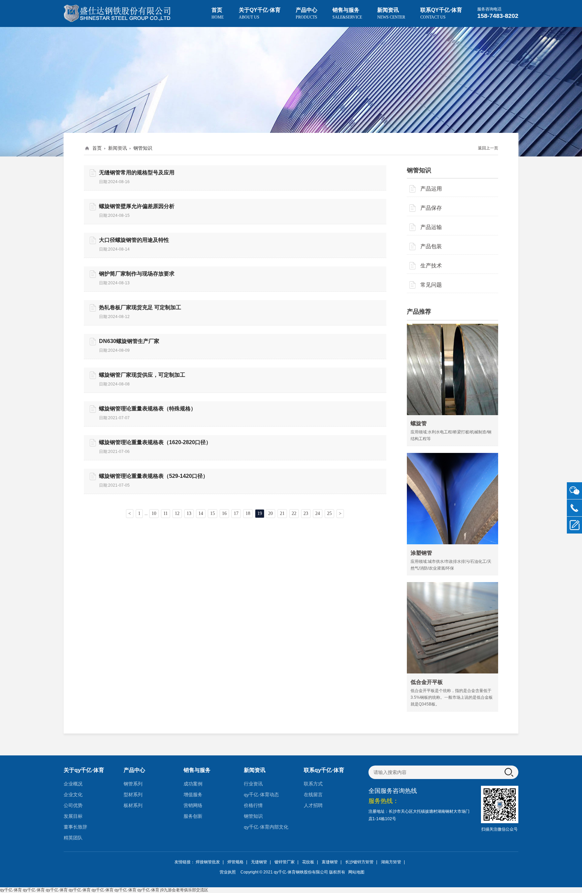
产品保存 (431, 208)
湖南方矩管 (391, 862)
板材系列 (133, 805)
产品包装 (431, 246)
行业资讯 (253, 783)
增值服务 (193, 794)
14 (200, 513)
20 (270, 513)
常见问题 (431, 285)
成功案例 (193, 783)
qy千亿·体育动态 (261, 794)
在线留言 (313, 794)
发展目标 (73, 816)
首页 (218, 13)
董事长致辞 (75, 827)
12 (177, 513)
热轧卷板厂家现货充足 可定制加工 (140, 307)
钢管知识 (253, 816)
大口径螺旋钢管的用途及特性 (134, 240)
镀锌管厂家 (284, 862)
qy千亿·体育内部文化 (266, 827)
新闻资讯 (391, 13)
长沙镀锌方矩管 (359, 862)
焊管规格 (235, 862)
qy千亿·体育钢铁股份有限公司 (301, 872)
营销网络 (193, 805)
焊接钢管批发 (208, 862)
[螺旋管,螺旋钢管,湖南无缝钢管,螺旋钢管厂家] (118, 13)
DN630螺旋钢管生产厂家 (129, 341)
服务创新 (193, 816)
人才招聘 (313, 805)
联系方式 (313, 783)
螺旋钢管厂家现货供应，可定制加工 (142, 375)
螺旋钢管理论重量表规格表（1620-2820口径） (155, 442)
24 (317, 513)
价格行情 (253, 805)
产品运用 (431, 189)
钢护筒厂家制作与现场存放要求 (136, 274)
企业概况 (73, 783)
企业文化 (73, 794)
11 (165, 513)
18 (248, 513)
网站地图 (356, 872)
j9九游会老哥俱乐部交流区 (184, 890)
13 (189, 513)
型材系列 (133, 794)
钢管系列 (133, 783)
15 (212, 513)
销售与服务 (347, 13)
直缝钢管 (330, 862)
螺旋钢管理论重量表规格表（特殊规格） (147, 408)
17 (236, 513)
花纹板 (308, 862)
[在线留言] (574, 525)
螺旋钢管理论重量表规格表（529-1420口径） (153, 476)
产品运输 (431, 227)
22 (294, 513)
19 (259, 513)
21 (282, 513)
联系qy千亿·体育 (441, 13)
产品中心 (306, 13)
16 (224, 513)
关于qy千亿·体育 (260, 13)
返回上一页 (488, 148)
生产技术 (431, 265)
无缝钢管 (259, 862)
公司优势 (73, 805)
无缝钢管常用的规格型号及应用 (136, 172)
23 (305, 513)
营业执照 (228, 872)
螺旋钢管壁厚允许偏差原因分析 (136, 206)
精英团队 (73, 837)
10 (154, 513)
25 (329, 513)
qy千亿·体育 (11, 890)
